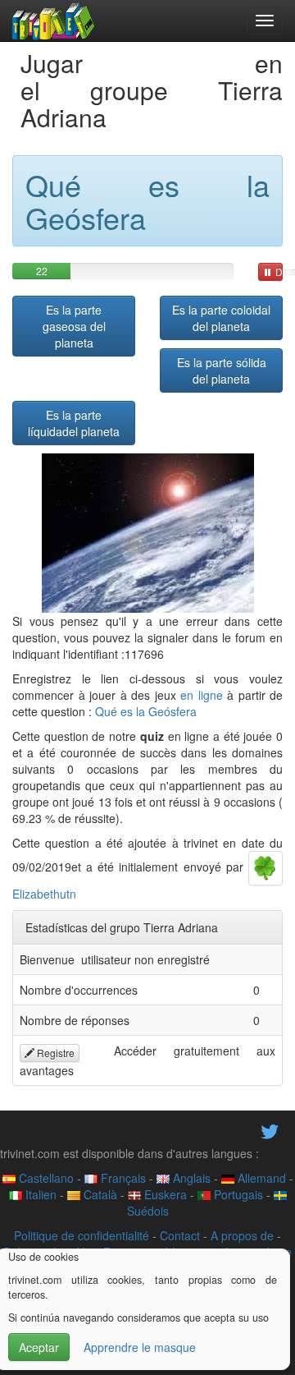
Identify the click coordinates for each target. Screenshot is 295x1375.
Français (122, 1178)
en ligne (201, 695)
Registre (54, 1053)
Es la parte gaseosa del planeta (74, 326)
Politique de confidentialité (81, 1235)
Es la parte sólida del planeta (221, 370)
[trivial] (53, 20)
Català (98, 1194)
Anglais (190, 1178)
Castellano (45, 1178)
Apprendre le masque (140, 1347)
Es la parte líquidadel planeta (74, 423)
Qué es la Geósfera (146, 711)
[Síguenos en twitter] (269, 1129)
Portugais (237, 1194)
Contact (180, 1235)
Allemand (260, 1178)
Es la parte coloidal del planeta (221, 317)
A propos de (242, 1235)
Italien (39, 1194)
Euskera (164, 1194)
